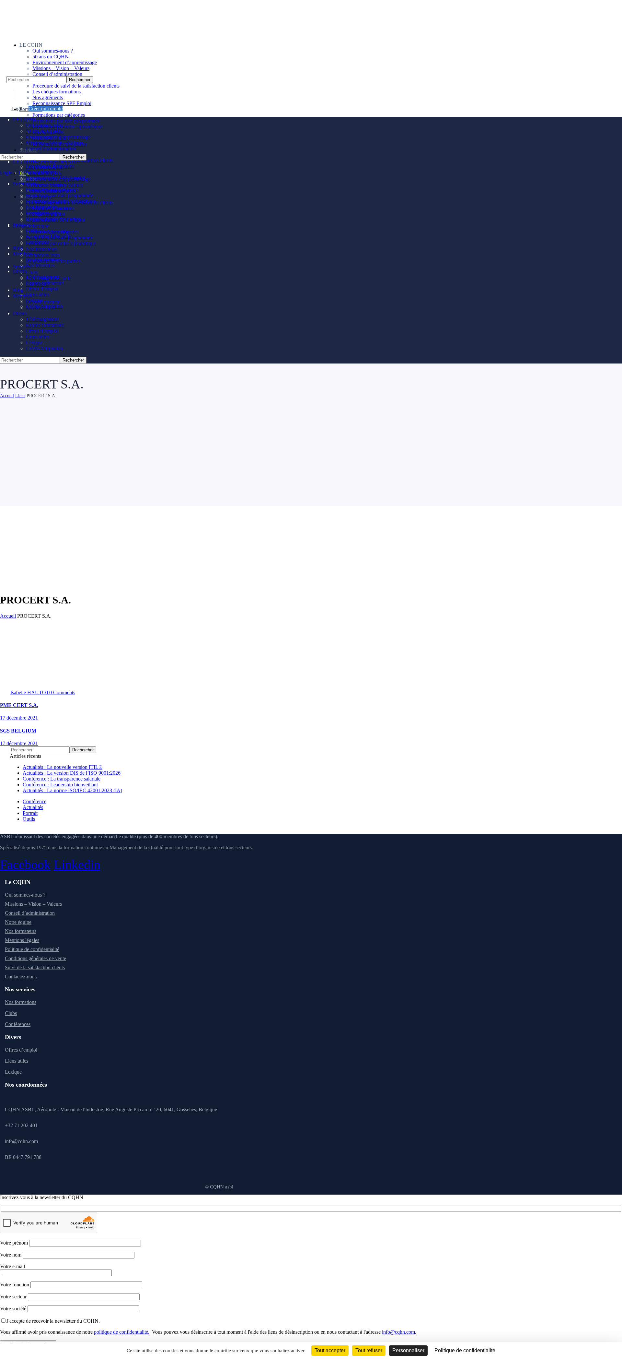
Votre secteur (14, 1296)
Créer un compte (46, 108)
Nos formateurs (20, 931)
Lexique (13, 1072)
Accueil (7, 395)
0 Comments (62, 692)
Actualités (33, 807)
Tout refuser (368, 1350)
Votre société (14, 1308)
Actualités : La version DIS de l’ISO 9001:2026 (72, 773)
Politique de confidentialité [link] (464, 1350)
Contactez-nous (21, 976)
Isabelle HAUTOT (29, 692)
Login (17, 108)
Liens (20, 395)
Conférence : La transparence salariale (61, 778)
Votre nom (11, 1255)
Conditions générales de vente (35, 958)
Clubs (11, 1013)
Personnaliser (408, 1350)
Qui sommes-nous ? (25, 895)
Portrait (30, 813)
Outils (29, 819)
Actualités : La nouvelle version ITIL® (62, 767)
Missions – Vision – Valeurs (33, 904)
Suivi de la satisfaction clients (35, 967)
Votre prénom (14, 1243)
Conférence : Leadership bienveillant (60, 784)
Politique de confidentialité (32, 949)
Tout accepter (330, 1350)
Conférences (17, 1024)
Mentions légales (22, 940)
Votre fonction (15, 1284)
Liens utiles (16, 1061)
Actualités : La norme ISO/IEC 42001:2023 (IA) (72, 790)
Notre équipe (18, 922)
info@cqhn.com (398, 1332)
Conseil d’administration (30, 913)
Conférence (34, 801)
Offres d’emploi (21, 1050)
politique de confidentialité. (121, 1332)
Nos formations (20, 1002)
